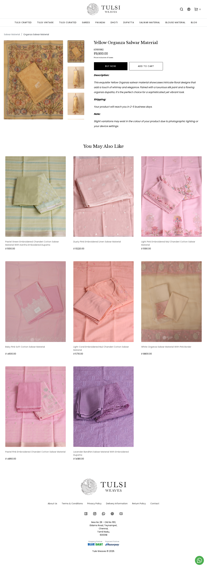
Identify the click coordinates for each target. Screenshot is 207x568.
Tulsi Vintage (45, 22)
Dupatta (128, 22)
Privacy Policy (94, 503)
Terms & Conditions (72, 503)
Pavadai (100, 22)
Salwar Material (149, 22)
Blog (194, 22)
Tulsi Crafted (23, 22)
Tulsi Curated (68, 22)
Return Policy (139, 503)
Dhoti (114, 22)
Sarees (86, 22)
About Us (52, 503)
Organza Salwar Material (36, 34)
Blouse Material (175, 22)
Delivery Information (117, 503)
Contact (154, 503)
